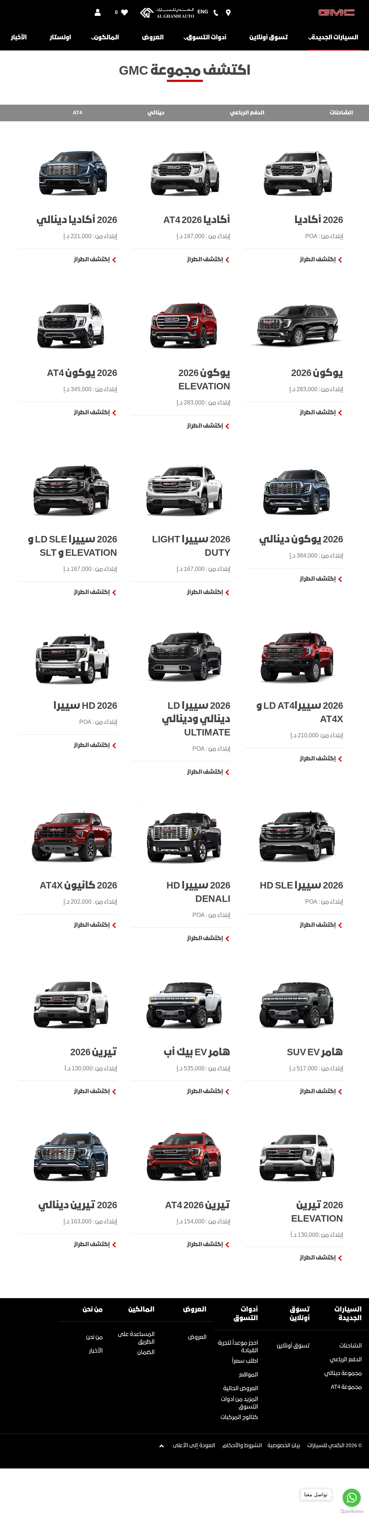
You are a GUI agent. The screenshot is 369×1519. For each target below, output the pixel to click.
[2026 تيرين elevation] (297, 1156)
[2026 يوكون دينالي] (297, 490)
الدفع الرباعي (346, 1359)
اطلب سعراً (245, 1361)
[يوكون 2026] (297, 324)
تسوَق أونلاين (293, 1346)
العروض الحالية (240, 1388)
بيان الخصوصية (283, 1445)
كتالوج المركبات (239, 1417)
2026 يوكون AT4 (82, 373)
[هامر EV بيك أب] (184, 1003)
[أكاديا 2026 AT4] (184, 171)
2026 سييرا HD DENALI (198, 892)
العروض (197, 1337)
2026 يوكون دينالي (301, 539)
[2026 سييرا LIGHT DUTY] (184, 490)
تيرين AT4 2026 (197, 1205)
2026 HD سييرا (85, 706)
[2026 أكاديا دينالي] (71, 171)
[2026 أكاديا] (297, 171)
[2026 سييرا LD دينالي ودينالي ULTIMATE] (184, 657)
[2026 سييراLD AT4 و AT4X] (297, 657)
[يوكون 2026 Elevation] (184, 324)
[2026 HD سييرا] (71, 657)
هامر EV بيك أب (197, 1052)
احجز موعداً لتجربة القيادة (238, 1346)
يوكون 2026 (317, 373)
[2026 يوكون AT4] (71, 324)
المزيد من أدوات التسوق (239, 1403)
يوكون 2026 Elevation (204, 380)
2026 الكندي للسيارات (332, 1445)
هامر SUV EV (315, 1052)
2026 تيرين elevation (317, 1212)
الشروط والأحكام (242, 1445)
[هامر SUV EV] (297, 1003)
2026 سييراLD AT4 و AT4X (299, 712)
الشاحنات (350, 1346)
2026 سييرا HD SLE (301, 885)
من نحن (94, 1337)
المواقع (248, 1375)
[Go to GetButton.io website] (351, 1511)
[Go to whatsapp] (352, 1498)
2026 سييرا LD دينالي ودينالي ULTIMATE (196, 719)
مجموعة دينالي (343, 1373)
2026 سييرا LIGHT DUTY (191, 546)
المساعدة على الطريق (136, 1338)
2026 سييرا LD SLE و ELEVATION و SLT (72, 546)
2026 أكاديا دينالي (76, 220)
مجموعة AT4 (346, 1387)
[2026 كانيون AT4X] (71, 837)
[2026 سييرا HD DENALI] (184, 837)
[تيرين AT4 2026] (184, 1156)
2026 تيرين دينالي (77, 1205)
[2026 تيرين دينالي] (71, 1156)
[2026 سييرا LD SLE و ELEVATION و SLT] (71, 490)
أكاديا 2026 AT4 (196, 220)
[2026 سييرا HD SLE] (297, 837)
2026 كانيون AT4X (78, 885)
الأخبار (96, 1351)
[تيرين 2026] (71, 1003)
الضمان (146, 1352)
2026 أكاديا (318, 220)
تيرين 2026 (93, 1052)
